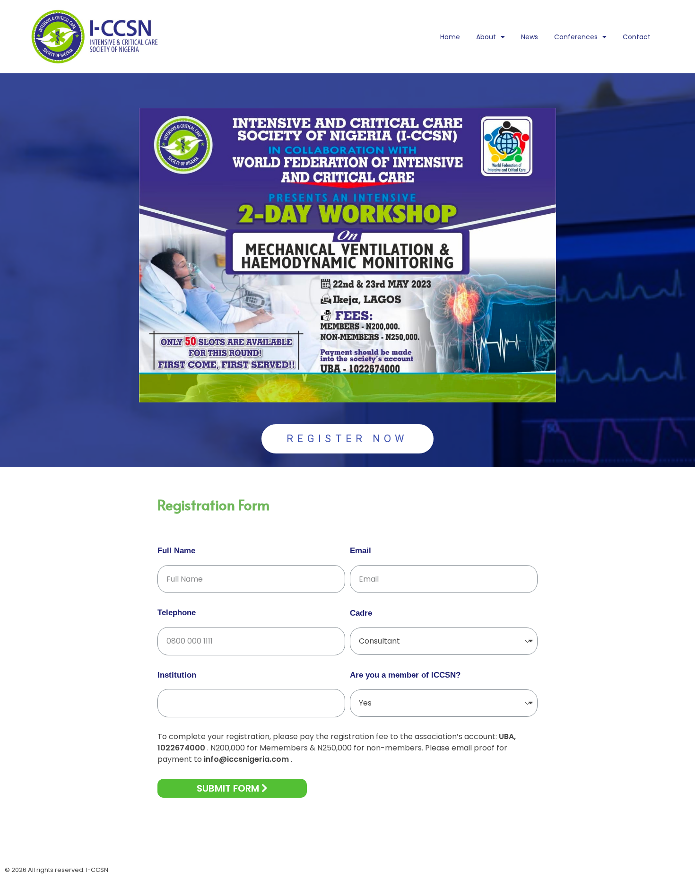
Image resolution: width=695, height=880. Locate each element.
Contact (637, 37)
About (486, 37)
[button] (347, 438)
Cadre (361, 613)
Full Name (176, 550)
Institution (176, 675)
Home (450, 37)
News (529, 37)
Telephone (176, 612)
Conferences (576, 37)
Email (360, 550)
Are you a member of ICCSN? (405, 675)
